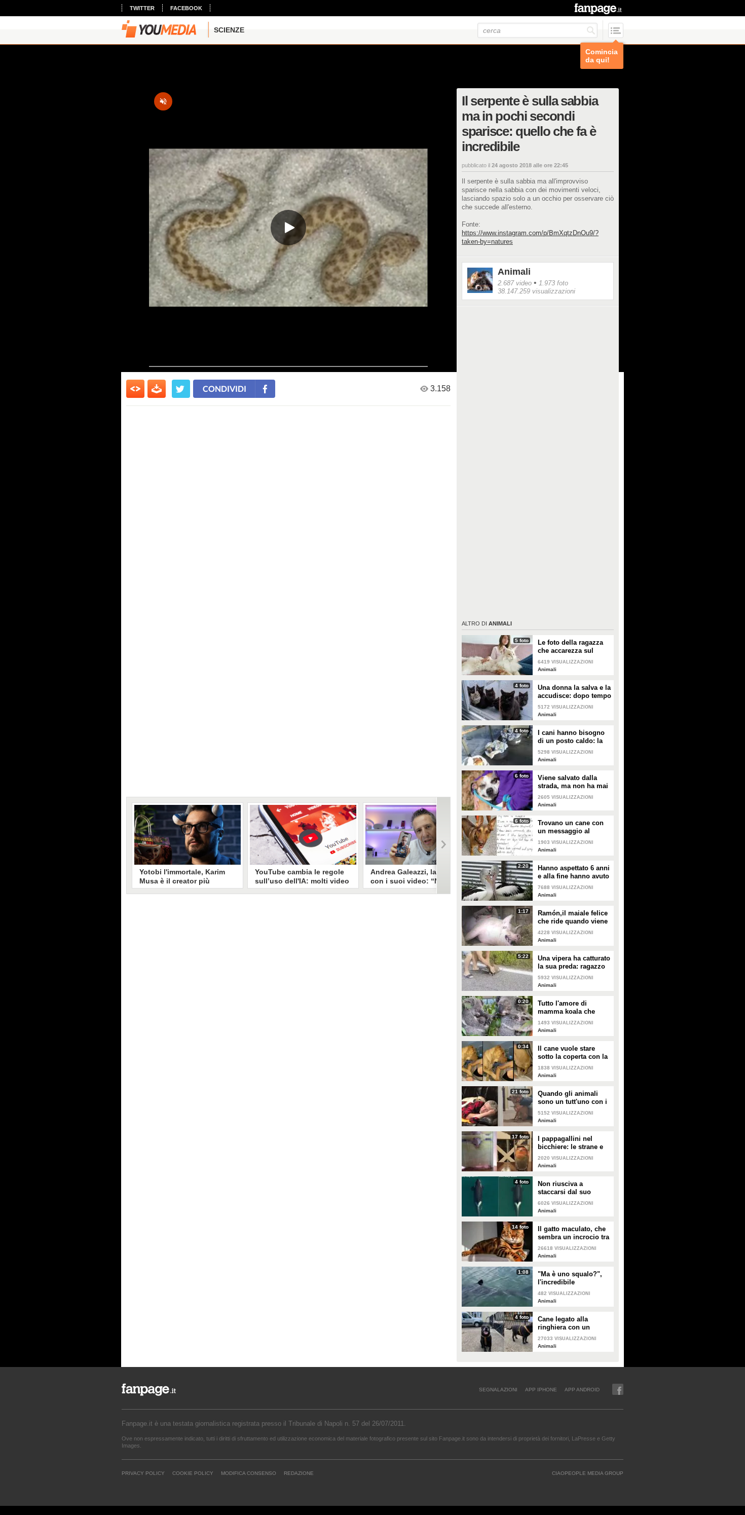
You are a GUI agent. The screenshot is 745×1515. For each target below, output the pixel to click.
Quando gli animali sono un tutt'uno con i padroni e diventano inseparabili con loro (572, 1098)
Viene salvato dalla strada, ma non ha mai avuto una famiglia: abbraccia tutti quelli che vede (573, 782)
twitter (142, 8)
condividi (224, 388)
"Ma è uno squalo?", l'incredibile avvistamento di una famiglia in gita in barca (570, 1278)
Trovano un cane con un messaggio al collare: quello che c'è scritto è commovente (572, 827)
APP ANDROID (582, 1389)
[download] (156, 389)
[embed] (135, 389)
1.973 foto (553, 283)
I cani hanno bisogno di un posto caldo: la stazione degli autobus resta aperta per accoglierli (573, 737)
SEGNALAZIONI (498, 1389)
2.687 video (515, 283)
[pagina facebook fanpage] (617, 1389)
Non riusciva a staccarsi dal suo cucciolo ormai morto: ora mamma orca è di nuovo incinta (573, 1188)
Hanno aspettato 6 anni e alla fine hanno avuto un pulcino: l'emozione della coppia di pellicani (574, 872)
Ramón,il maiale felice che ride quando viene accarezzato (573, 917)
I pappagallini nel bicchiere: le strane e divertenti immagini (570, 1143)
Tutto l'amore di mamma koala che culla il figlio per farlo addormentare (572, 1008)
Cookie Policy (192, 1472)
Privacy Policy (143, 1472)
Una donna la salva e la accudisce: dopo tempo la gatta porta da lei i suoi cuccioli (574, 692)
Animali (514, 272)
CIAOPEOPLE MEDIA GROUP (587, 1472)
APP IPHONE (541, 1389)
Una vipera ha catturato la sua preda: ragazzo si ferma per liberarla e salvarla (574, 962)
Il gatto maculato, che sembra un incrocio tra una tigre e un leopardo (574, 1233)
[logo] (598, 8)
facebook (186, 8)
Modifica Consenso (248, 1472)
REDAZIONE (299, 1472)
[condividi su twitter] (181, 389)
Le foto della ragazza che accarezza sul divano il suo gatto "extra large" (570, 647)
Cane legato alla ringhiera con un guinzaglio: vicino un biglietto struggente (571, 1323)
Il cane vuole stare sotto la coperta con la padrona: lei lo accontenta (573, 1053)
